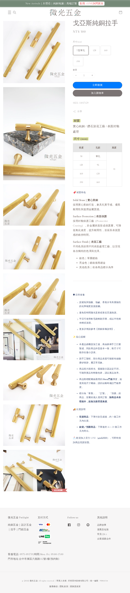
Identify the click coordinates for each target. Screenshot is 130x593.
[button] (9, 12)
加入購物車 (97, 93)
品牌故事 (101, 525)
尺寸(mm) (77, 42)
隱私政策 (64, 586)
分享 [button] (79, 111)
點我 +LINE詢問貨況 (91, 3)
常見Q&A (102, 534)
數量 (75, 70)
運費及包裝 (103, 529)
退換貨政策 (75, 586)
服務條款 (53, 586)
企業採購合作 (104, 538)
